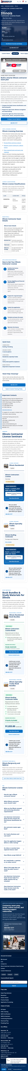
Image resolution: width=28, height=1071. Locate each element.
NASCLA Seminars (5, 1016)
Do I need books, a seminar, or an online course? (12, 861)
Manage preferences (17, 1069)
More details (8, 542)
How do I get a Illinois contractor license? (10, 795)
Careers (3, 968)
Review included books (14, 655)
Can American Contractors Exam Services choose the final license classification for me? (13, 819)
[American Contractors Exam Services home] (6, 1)
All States (3, 1009)
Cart (2, 961)
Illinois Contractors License (12, 475)
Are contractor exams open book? (12, 828)
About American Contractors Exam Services (12, 966)
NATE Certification (5, 1014)
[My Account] (20, 2)
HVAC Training (4, 1011)
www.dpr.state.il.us (7, 410)
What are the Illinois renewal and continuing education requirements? (13, 810)
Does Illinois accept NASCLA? (12, 855)
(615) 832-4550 (4, 1036)
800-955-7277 (14, 123)
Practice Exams (5, 1000)
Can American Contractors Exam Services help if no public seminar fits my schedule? (12, 878)
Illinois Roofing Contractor (10, 536)
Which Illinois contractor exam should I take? (11, 802)
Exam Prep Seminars (6, 993)
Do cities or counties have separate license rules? (12, 848)
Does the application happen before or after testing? (12, 842)
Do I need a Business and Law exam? (11, 835)
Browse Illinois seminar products (12, 143)
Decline (9, 1069)
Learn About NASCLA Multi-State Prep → (13, 778)
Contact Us (4, 964)
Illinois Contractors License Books (12, 629)
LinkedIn (16, 974)
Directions (3, 1038)
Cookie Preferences (6, 970)
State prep (10, 1038)
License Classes (6, 53)
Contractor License (9, 6)
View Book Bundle (14, 498)
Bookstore (3, 995)
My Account (4, 959)
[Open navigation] (25, 1)
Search (14, 985)
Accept (3, 1069)
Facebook (4, 974)
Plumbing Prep (5, 1023)
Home (2, 6)
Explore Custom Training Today (14, 389)
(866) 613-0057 (4, 1056)
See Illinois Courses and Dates (14, 44)
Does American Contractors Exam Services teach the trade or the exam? (12, 888)
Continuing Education (6, 1018)
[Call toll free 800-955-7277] (17, 1)
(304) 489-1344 (4, 1046)
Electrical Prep (4, 1021)
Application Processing (7, 1002)
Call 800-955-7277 (14, 47)
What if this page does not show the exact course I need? (12, 869)
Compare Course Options (14, 119)
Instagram (10, 974)
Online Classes (4, 997)
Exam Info (15, 53)
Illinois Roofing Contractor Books (11, 698)
